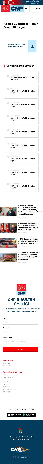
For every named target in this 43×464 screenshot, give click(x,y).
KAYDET (21, 349)
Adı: (4, 318)
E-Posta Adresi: (8, 337)
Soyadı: (5, 327)
